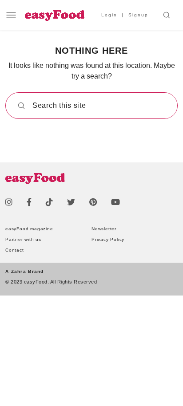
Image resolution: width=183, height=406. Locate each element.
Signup (138, 14)
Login (109, 14)
